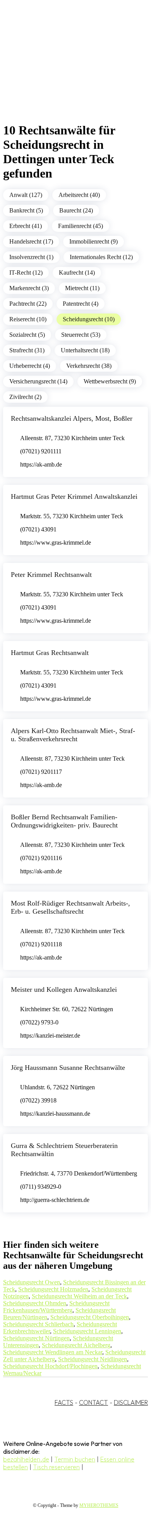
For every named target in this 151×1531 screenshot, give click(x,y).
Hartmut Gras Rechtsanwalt (50, 653)
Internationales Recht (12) (101, 257)
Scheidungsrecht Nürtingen (36, 1338)
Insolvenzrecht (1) (31, 257)
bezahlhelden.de (26, 1459)
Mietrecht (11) (82, 288)
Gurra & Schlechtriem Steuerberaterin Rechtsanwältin (64, 1150)
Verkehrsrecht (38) (89, 365)
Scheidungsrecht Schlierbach (38, 1324)
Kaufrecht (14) (77, 272)
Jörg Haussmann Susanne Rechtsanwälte (68, 1067)
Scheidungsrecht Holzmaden (53, 1289)
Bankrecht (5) (26, 210)
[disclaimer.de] (67, 70)
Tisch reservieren (56, 1467)
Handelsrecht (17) (31, 241)
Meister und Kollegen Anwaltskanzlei (64, 989)
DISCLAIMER (131, 1402)
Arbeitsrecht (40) (79, 195)
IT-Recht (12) (26, 272)
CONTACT (93, 1402)
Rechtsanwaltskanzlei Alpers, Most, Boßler (71, 418)
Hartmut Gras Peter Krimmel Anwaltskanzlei (74, 496)
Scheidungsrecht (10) (89, 319)
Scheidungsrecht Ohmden (34, 1303)
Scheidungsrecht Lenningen (87, 1331)
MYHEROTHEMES (98, 1505)
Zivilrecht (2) (25, 397)
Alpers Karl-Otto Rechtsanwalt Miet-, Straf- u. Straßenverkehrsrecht (73, 735)
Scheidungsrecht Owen (31, 1282)
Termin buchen (74, 1459)
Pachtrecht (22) (27, 303)
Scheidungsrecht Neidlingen (92, 1359)
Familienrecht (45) (80, 226)
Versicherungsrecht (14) (38, 381)
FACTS (64, 1402)
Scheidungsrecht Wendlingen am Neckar (52, 1352)
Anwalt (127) (25, 195)
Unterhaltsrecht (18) (85, 350)
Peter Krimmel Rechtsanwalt (51, 574)
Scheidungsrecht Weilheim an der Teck (79, 1296)
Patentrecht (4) (80, 303)
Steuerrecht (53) (80, 334)
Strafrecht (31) (27, 350)
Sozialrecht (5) (27, 334)
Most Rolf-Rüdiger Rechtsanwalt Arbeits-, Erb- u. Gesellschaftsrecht (70, 907)
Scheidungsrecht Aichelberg (76, 1345)
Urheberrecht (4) (29, 365)
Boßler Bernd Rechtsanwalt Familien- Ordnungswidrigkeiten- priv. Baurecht (64, 821)
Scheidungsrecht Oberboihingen (89, 1317)
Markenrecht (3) (29, 288)
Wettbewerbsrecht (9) (110, 381)
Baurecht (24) (76, 210)
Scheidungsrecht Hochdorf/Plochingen (50, 1366)
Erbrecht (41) (25, 226)
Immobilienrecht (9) (93, 241)
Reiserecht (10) (27, 319)
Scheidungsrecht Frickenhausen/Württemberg (56, 1306)
